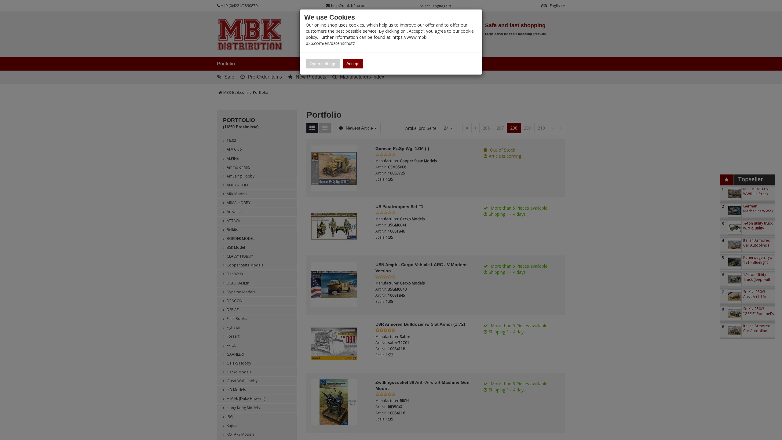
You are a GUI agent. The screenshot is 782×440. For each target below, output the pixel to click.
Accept (353, 63)
